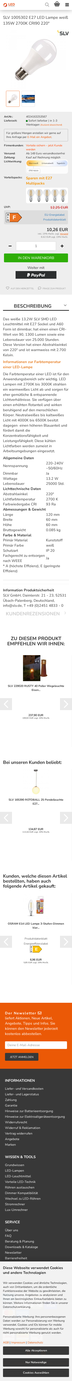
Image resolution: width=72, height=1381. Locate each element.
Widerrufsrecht (16, 1122)
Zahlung (11, 1100)
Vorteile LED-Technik (20, 1182)
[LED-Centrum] (8, 5)
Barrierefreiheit (16, 1258)
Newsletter (13, 1253)
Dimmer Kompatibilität (21, 1193)
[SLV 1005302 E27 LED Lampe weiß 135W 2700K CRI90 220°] (36, 59)
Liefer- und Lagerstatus (22, 1094)
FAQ (8, 1236)
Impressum (18, 1342)
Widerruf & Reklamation (22, 1128)
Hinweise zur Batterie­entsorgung (29, 1111)
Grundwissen (14, 1165)
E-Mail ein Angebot (39, 137)
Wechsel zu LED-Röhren (23, 1199)
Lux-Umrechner (16, 1210)
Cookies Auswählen (36, 1373)
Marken (10, 1145)
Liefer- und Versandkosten (24, 1089)
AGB (6, 1342)
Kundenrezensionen (33, 614)
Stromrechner (15, 1204)
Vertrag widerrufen (18, 1134)
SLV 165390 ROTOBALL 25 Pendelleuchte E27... (36, 802)
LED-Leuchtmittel (18, 1176)
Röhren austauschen (19, 1187)
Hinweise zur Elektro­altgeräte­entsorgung (35, 1117)
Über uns (11, 1230)
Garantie (11, 1106)
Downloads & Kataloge (21, 1247)
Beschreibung (33, 306)
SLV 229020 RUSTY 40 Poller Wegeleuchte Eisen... (36, 688)
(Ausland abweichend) (51, 124)
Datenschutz (35, 1342)
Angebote (12, 1139)
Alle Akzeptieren (36, 1350)
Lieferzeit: (10, 121)
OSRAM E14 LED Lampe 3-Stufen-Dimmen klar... (36, 926)
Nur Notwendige (36, 1362)
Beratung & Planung (19, 1241)
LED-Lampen (14, 1171)
